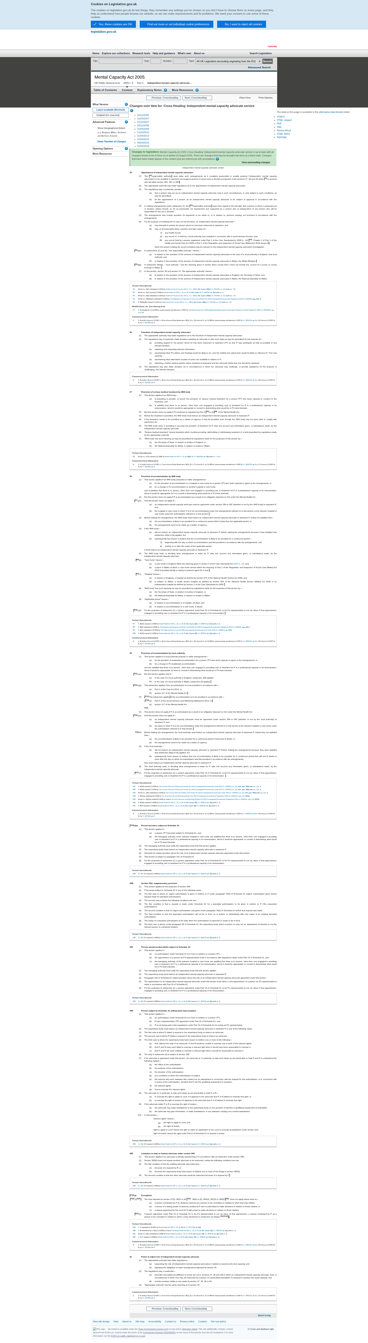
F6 (208, 411)
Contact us (170, 1321)
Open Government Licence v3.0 (153, 1329)
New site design (101, 1321)
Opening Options (103, 148)
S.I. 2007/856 (146, 323)
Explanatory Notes (149, 90)
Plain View (245, 97)
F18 (132, 825)
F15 (146, 708)
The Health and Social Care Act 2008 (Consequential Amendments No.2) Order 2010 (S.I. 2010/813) (192, 630)
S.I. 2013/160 (215, 289)
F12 (135, 685)
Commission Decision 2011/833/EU (159, 1332)
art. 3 (221, 292)
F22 (137, 1214)
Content (127, 90)
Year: (147, 61)
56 (190, 292)
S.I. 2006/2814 (247, 320)
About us (126, 1321)
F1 (151, 176)
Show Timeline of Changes (111, 141)
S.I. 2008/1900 (198, 456)
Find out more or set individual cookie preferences (178, 24)
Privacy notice (187, 1321)
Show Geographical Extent (111, 128)
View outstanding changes (256, 162)
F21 (189, 1199)
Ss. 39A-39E (142, 874)
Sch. (218, 456)
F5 (136, 250)
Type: (192, 61)
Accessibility (154, 1321)
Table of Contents (105, 90)
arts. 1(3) (256, 786)
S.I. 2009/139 (205, 292)
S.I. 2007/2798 (190, 1227)
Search (267, 61)
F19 (132, 1195)
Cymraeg (272, 46)
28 (260, 299)
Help (115, 1321)
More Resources (182, 90)
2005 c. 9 (128, 83)
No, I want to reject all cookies (243, 24)
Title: (95, 61)
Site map (140, 1321)
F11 (135, 674)
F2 (266, 178)
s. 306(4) (194, 289)
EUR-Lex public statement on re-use (128, 1336)
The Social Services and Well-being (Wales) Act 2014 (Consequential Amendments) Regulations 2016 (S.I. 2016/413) (199, 796)
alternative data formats (331, 112)
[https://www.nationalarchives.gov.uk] (251, 38)
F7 (136, 500)
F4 (251, 240)
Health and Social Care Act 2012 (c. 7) (178, 289)
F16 (135, 715)
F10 (136, 610)
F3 (191, 205)
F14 (147, 700)
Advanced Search (259, 67)
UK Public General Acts (107, 83)
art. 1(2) (234, 786)
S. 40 (139, 1227)
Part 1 (140, 83)
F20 (132, 1199)
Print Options (266, 97)
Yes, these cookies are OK (115, 24)
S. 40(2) (140, 1237)
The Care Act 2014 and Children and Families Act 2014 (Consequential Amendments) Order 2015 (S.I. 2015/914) (195, 786)
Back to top (264, 1315)
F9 (137, 574)
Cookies (202, 1321)
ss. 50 (186, 292)
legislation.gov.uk (103, 31)
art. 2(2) (222, 289)
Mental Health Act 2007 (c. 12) (174, 292)
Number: (167, 61)
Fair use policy (218, 1321)
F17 (137, 772)
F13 (147, 696)
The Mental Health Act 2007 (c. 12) (183, 1230)
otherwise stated (189, 1329)
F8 (137, 560)
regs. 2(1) (241, 796)
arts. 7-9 (232, 289)
